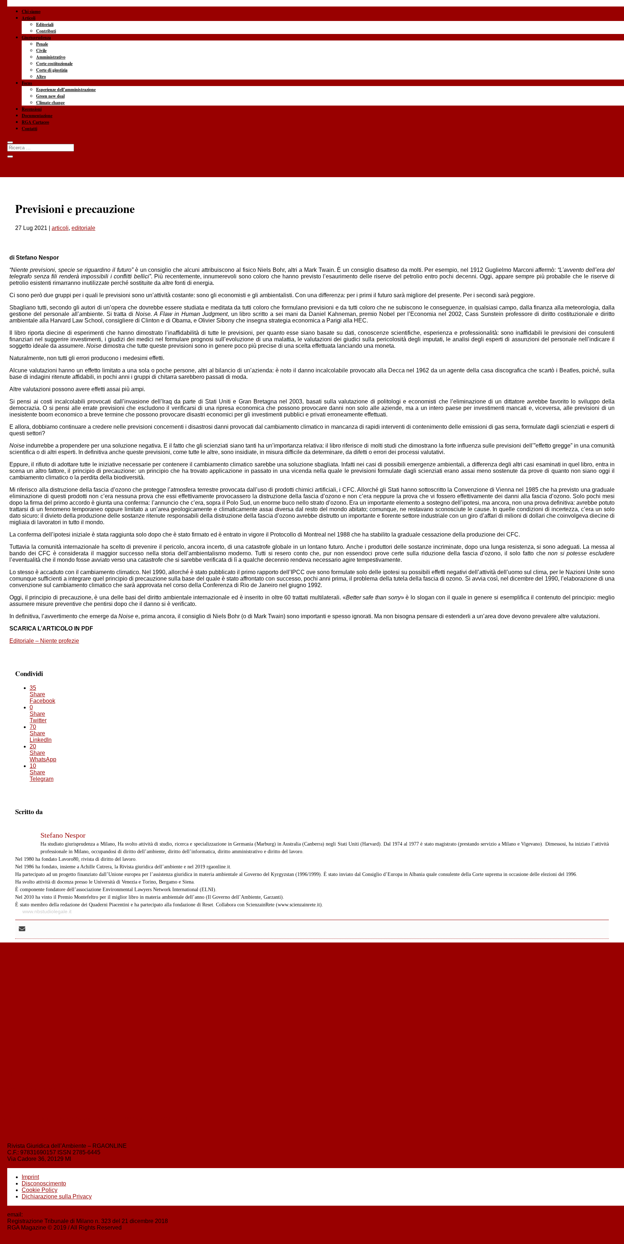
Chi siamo (31, 11)
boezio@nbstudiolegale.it (57, 1214)
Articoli (28, 18)
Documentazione (37, 115)
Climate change (50, 102)
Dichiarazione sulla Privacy (57, 1196)
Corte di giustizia (52, 70)
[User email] (22, 929)
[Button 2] (10, 156)
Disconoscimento (44, 1183)
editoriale (83, 228)
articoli (60, 228)
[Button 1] (10, 142)
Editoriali (44, 24)
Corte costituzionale (54, 63)
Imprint (30, 1177)
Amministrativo (50, 57)
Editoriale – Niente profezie (44, 641)
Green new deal (50, 96)
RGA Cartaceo (35, 122)
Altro (41, 76)
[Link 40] (312, 36)
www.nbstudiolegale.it (47, 911)
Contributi (46, 31)
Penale (42, 44)
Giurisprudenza (36, 37)
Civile (41, 50)
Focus (27, 83)
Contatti (29, 128)
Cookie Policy (39, 1190)
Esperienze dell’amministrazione (66, 89)
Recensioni (32, 109)
